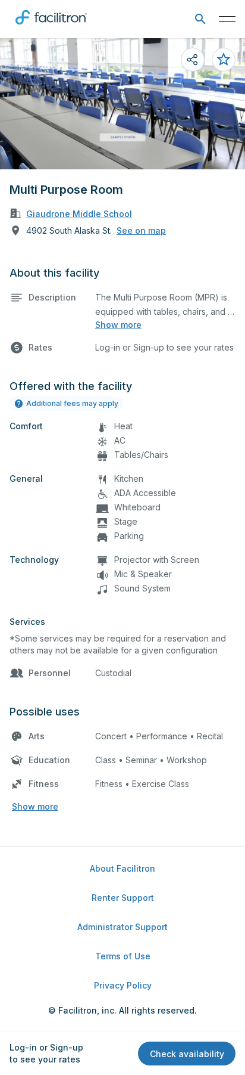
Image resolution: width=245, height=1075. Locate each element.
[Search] (200, 19)
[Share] (193, 60)
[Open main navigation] (227, 19)
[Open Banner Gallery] (122, 103)
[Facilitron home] (51, 27)
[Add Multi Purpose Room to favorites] (223, 60)
